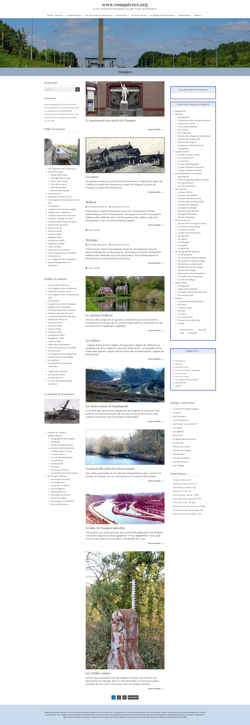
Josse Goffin (54, 193)
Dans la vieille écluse (188, 211)
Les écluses (121, 15)
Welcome (92, 240)
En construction (186, 158)
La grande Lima (58, 491)
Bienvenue (180, 111)
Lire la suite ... (156, 129)
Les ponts (183, 245)
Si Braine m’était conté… (60, 196)
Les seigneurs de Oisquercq (62, 168)
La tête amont (58, 454)
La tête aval (57, 463)
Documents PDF (186, 295)
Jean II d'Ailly (54, 246)
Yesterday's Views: (182, 487)
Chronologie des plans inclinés (193, 179)
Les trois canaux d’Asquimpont (107, 406)
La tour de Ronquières (62, 457)
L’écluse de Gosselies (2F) (191, 201)
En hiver (182, 311)
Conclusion (54, 206)
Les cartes (183, 130)
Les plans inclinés (186, 186)
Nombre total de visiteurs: (186, 506)
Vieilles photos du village (60, 357)
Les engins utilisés (57, 476)
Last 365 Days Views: (183, 499)
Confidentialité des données (192, 292)
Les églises (93, 340)
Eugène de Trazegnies (59, 212)
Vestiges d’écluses (187, 214)
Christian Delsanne (97, 207)
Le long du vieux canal (189, 226)
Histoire (59, 15)
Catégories (183, 286)
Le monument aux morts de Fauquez (111, 120)
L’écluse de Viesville (188, 195)
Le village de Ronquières (162, 15)
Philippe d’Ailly (55, 237)
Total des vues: (181, 502)
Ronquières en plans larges (191, 261)
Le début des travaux (61, 451)
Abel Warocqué (58, 187)
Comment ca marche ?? (185, 424)
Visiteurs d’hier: (181, 491)
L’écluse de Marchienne (190, 198)
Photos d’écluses (186, 217)
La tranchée (57, 460)
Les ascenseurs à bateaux (98, 15)
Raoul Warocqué (59, 175)
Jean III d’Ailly (54, 234)
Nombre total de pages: (185, 514)
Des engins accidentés (62, 501)
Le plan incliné (74, 15)
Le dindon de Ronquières (190, 276)
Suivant (133, 697)
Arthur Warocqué (59, 181)
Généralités (184, 15)
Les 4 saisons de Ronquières (192, 257)
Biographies (184, 117)
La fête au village (186, 279)
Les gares (92, 177)
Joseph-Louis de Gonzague (62, 209)
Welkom (91, 202)
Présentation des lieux (189, 320)
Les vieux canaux (186, 229)
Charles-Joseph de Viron (60, 218)
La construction (181, 420)
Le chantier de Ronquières (61, 448)
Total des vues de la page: (186, 510)
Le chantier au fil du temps (64, 473)
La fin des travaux (60, 470)
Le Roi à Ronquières (187, 126)
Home (50, 15)
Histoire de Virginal (187, 142)
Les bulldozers (58, 482)
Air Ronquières (185, 254)
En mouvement (185, 317)
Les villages (184, 242)
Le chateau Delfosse (99, 315)
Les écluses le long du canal (192, 223)
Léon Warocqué (59, 184)
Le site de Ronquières (188, 164)
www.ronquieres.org (125, 4)
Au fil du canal (138, 15)
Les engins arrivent (60, 479)
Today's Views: (180, 480)
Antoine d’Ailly (55, 231)
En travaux (183, 161)
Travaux (182, 314)
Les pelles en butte (60, 495)
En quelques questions (184, 439)
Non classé (94, 230)
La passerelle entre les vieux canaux (110, 468)
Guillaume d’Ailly (56, 240)
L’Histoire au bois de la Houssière (194, 120)
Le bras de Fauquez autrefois (105, 528)
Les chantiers (184, 133)
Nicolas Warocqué (60, 190)
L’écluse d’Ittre (185, 192)
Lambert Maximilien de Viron (62, 221)
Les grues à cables (60, 485)
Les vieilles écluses (187, 208)
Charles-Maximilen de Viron (62, 215)
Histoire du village (187, 270)
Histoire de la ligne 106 (189, 139)
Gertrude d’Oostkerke (59, 250)
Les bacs (55, 467)
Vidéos (197, 15)
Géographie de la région (63, 438)
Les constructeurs (60, 504)
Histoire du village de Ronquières (194, 136)
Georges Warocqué (61, 178)
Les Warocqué (55, 172)
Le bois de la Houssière (189, 233)
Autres (181, 323)
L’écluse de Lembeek (188, 204)
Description (183, 176)
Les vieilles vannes (98, 673)
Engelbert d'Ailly (56, 243)
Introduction (54, 256)
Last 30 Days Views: (183, 495)
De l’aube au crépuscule (190, 264)
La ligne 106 (183, 248)
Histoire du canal (186, 123)
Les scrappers (58, 488)
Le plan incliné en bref (189, 154)
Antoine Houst (55, 228)
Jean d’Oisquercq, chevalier (62, 253)
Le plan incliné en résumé (190, 167)
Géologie (55, 442)
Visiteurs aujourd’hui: (183, 483)
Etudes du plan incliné (62, 445)
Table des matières (58, 371)
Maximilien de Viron (58, 225)
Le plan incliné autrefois (190, 170)
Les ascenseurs (186, 183)
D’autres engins (59, 498)
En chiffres (178, 443)
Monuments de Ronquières (191, 273)
